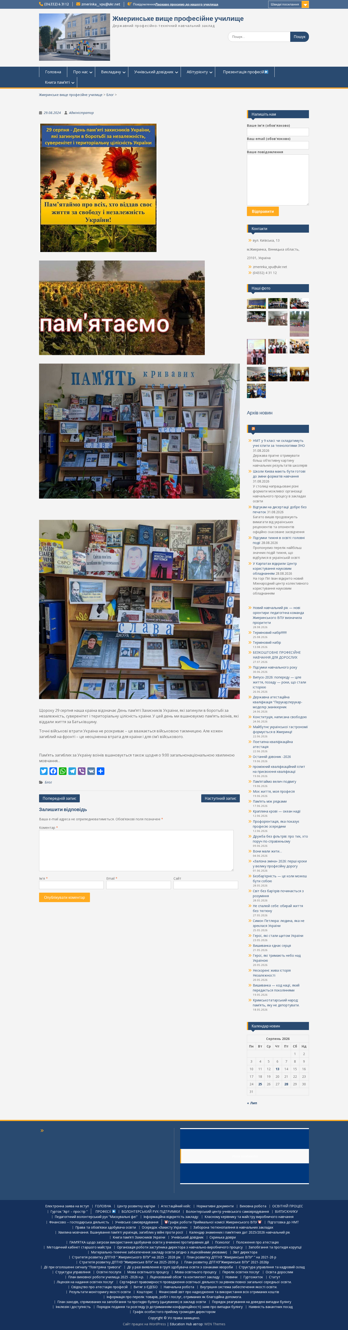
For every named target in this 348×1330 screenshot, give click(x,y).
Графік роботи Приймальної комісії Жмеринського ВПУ (213, 1222)
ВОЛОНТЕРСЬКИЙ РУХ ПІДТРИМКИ (150, 1211)
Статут (274, 1277)
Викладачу (111, 71)
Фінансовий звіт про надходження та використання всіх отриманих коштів (219, 1292)
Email (111, 878)
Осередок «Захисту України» (164, 1227)
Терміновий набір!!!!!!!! (270, 632)
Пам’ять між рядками (270, 801)
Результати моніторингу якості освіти (100, 1292)
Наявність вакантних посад (271, 1306)
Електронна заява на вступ (67, 1206)
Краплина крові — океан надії (277, 811)
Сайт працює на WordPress (144, 1324)
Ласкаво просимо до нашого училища (186, 4)
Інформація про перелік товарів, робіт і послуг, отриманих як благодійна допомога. (174, 1297)
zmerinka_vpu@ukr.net (100, 4)
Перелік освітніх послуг (241, 1272)
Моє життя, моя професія (274, 791)
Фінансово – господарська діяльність (79, 1222)
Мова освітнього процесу (148, 1272)
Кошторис (145, 1292)
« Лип (252, 1103)
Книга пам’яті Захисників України (139, 1237)
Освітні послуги (108, 1272)
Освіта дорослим (279, 1272)
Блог (110, 94)
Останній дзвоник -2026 (272, 756)
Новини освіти (268, 428)
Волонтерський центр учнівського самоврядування (227, 1211)
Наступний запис (220, 798)
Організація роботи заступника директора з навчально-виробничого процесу (180, 1247)
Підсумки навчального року (275, 667)
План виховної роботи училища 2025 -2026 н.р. (106, 1277)
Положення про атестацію (257, 1242)
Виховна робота (253, 1206)
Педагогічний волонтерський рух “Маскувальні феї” (96, 1216)
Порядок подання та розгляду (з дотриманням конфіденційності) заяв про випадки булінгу (170, 1306)
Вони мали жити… (267, 851)
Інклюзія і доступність (73, 1306)
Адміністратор (81, 112)
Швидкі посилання (285, 4)
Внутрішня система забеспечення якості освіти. (238, 1287)
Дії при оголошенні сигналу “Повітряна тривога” (82, 1267)
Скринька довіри (223, 1237)
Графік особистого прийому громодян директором (174, 1311)
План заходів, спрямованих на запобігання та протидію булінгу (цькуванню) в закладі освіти (131, 1302)
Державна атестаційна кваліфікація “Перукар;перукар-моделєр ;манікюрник (277, 702)
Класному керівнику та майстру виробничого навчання (249, 1216)
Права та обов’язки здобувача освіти (105, 1227)
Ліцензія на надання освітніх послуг (85, 1282)
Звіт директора (245, 1252)
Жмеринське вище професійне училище (178, 18)
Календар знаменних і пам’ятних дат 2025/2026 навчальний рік (239, 1232)
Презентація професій (242, 71)
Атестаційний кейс (176, 1206)
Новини (231, 1277)
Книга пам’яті (57, 82)
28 (286, 1084)
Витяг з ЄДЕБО (146, 1287)
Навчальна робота (179, 1287)
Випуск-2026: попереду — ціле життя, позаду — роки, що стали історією (279, 682)
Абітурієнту (197, 71)
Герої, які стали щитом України (278, 935)
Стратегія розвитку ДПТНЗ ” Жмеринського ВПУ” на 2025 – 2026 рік (126, 1257)
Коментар (48, 827)
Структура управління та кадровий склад (272, 1267)
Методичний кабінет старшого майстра (79, 1247)
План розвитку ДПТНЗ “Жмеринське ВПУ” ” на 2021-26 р (231, 1257)
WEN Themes (214, 1324)
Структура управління (72, 1272)
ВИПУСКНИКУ (286, 1211)
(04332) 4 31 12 (56, 4)
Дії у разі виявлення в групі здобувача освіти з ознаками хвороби (180, 1267)
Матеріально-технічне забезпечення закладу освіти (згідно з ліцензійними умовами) (159, 1252)
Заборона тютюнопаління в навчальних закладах (233, 1227)
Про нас (80, 71)
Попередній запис (59, 798)
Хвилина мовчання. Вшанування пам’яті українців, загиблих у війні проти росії (120, 1232)
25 (260, 1084)
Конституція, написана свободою (280, 717)
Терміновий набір (267, 642)
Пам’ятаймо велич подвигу (274, 781)
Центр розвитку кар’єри (136, 1206)
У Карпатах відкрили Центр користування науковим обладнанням (275, 568)
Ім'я (43, 878)
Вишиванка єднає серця (272, 945)
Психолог (222, 1242)
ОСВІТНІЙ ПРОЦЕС (287, 1206)
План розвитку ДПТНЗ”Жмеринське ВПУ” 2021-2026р (226, 1262)
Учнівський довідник (154, 71)
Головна (53, 71)
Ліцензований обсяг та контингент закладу (184, 1277)
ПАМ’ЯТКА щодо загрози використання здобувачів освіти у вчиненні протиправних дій (139, 1242)
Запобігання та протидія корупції (275, 1247)
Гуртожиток (253, 1277)
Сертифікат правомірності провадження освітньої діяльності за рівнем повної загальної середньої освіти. (206, 1282)
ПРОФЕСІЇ (103, 1211)
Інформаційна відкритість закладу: (171, 1216)
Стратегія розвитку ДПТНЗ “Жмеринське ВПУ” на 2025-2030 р (128, 1262)
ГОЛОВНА (103, 1206)
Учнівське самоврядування (136, 1222)
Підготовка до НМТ (283, 1222)
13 (277, 1069)
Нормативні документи (215, 1206)
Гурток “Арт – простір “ (69, 1211)
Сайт (177, 878)
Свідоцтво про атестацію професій (99, 1287)
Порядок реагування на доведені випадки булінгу (251, 1302)
